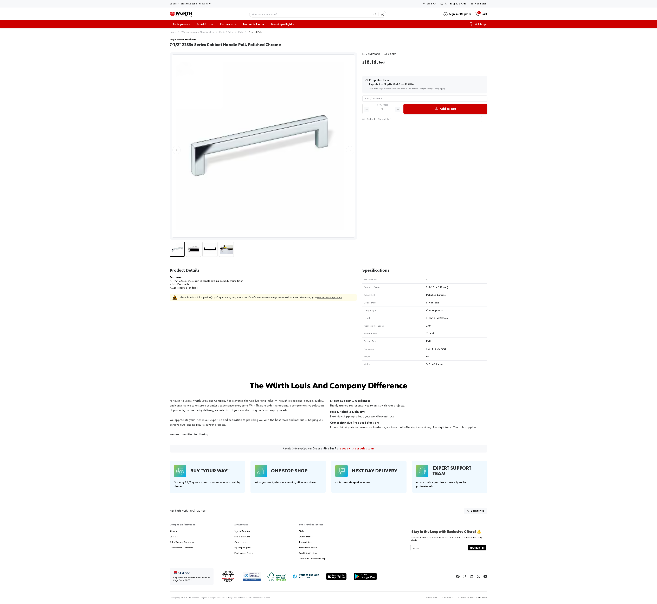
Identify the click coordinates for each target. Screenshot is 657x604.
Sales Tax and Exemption (182, 542)
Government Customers (181, 547)
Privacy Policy (431, 598)
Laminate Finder (253, 24)
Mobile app (481, 24)
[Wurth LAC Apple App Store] (336, 576)
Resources (227, 24)
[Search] (375, 14)
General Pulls (255, 32)
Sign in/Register (242, 531)
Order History (241, 542)
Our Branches (305, 537)
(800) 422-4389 (197, 511)
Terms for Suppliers (308, 547)
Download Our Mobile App (312, 558)
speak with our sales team (357, 448)
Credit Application (308, 553)
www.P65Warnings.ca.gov (329, 297)
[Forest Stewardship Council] (276, 576)
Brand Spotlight (281, 24)
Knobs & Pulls (226, 32)
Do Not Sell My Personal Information (472, 598)
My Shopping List (242, 547)
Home (173, 32)
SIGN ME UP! (477, 548)
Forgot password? (242, 537)
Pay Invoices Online (244, 553)
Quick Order (205, 24)
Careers (173, 537)
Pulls (240, 32)
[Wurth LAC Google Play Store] (365, 576)
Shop (183, 40)
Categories (180, 24)
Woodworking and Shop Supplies (198, 32)
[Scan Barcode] (382, 14)
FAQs (301, 531)
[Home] (181, 14)
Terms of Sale (305, 542)
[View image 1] (263, 146)
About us (174, 531)
